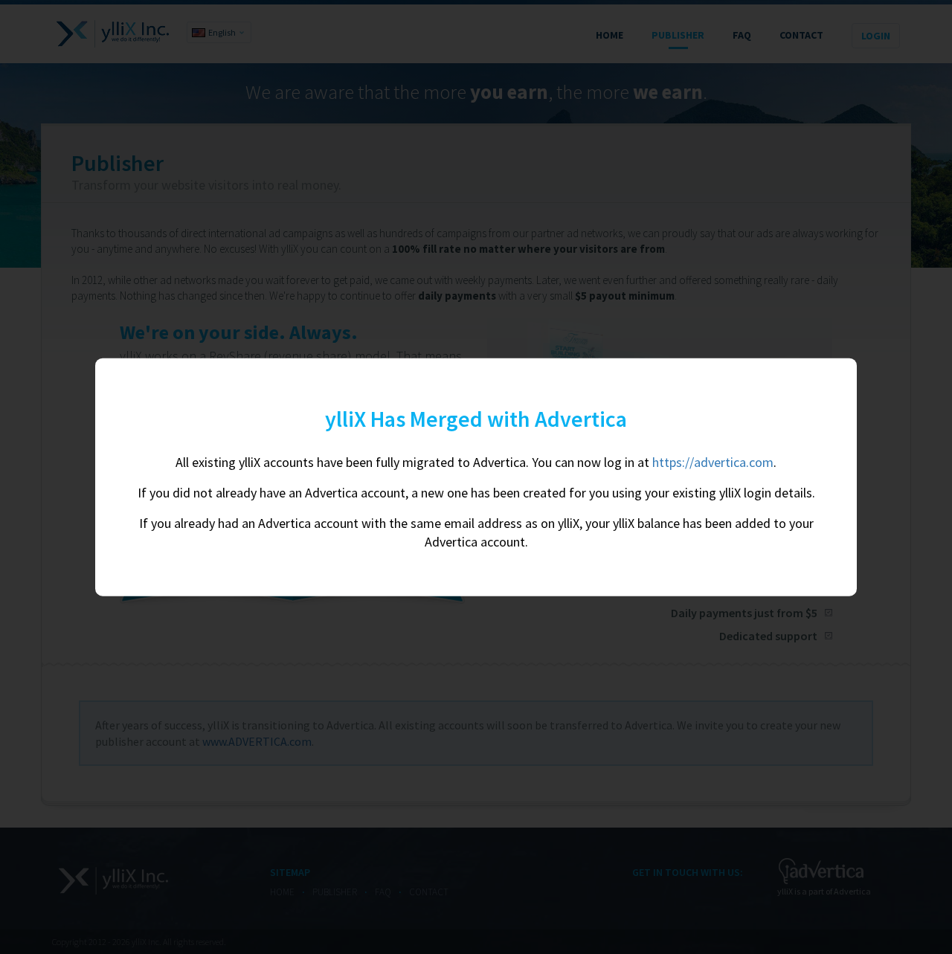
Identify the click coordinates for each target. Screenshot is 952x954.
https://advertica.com (713, 462)
